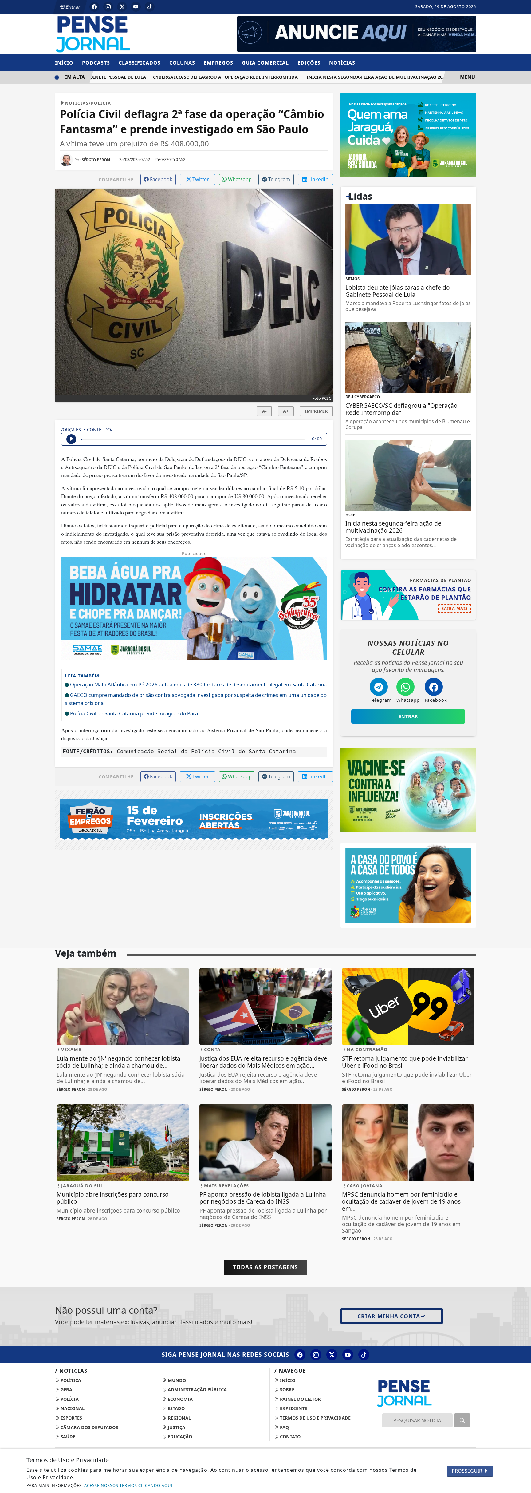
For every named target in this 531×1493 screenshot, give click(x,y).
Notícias (342, 62)
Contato (290, 1436)
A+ (286, 411)
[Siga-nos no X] (331, 1354)
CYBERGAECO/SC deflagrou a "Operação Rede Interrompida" (204, 77)
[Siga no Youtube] (136, 7)
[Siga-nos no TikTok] (363, 1354)
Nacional (72, 1408)
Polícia (69, 1399)
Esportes (70, 1418)
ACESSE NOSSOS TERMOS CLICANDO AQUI (128, 1485)
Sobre (286, 1389)
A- (264, 411)
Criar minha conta (388, 1316)
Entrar (72, 6)
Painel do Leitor (300, 1399)
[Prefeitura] (408, 134)
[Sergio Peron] (356, 33)
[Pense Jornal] (123, 33)
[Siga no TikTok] (150, 7)
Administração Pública (197, 1389)
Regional (179, 1418)
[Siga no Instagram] (108, 7)
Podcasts (96, 62)
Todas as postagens (265, 1267)
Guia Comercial (265, 62)
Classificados (140, 62)
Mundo (176, 1380)
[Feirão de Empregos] (194, 819)
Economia (180, 1399)
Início (64, 62)
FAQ (284, 1427)
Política (70, 1380)
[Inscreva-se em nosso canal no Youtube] (347, 1354)
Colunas (182, 62)
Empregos (218, 62)
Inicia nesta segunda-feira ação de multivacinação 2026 (354, 77)
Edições (309, 62)
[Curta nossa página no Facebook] (299, 1354)
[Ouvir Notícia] (71, 439)
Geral (67, 1389)
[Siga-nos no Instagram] (315, 1354)
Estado (176, 1408)
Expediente (293, 1408)
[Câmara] (408, 884)
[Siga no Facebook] (94, 7)
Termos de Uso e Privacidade (315, 1418)
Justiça (176, 1427)
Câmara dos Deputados (88, 1427)
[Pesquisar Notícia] (462, 1420)
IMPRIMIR (316, 411)
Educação (179, 1436)
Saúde (67, 1436)
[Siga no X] (122, 7)
